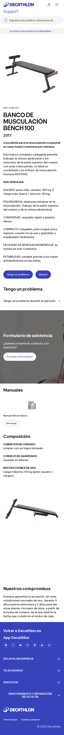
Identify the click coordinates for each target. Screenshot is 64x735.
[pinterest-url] (34, 645)
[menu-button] (57, 5)
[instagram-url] (27, 645)
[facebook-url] (6, 645)
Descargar (11, 423)
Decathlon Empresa (18, 658)
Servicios (10, 682)
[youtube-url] (20, 645)
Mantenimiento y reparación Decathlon (30, 695)
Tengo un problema (18, 274)
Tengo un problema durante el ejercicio (29, 301)
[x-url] (13, 645)
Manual (43, 274)
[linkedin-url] (42, 645)
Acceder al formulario (20, 356)
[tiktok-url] (49, 645)
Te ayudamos (13, 670)
